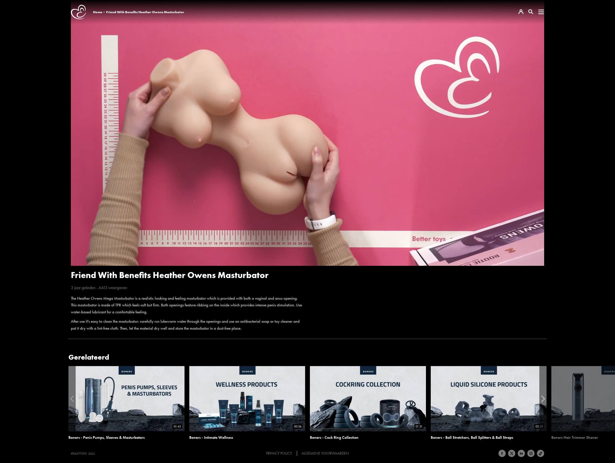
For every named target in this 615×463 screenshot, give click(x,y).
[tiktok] (540, 453)
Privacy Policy (279, 453)
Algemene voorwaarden (325, 453)
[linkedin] (521, 453)
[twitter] (511, 453)
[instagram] (531, 453)
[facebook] (502, 453)
